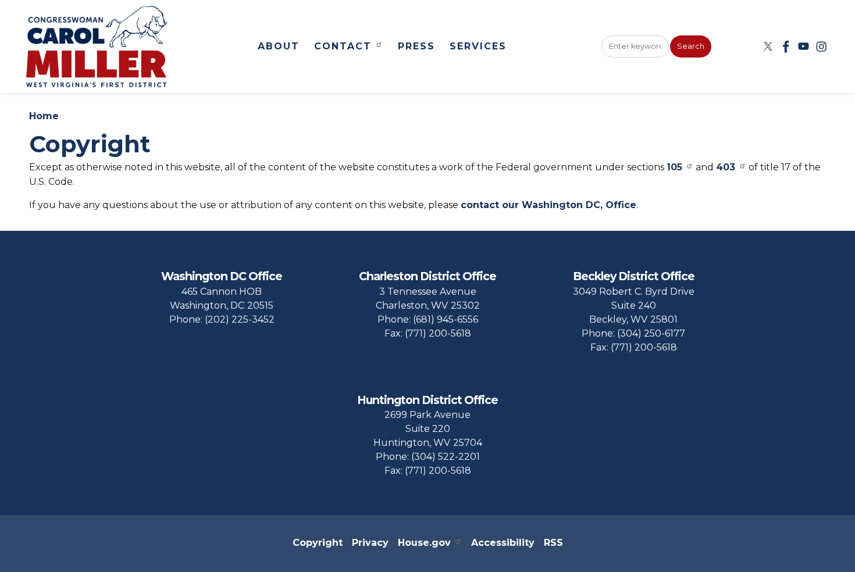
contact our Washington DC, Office (548, 204)
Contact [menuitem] (343, 46)
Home (44, 115)
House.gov (424, 542)
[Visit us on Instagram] (823, 46)
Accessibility (503, 542)
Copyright (318, 542)
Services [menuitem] (478, 46)
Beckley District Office (633, 276)
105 (674, 167)
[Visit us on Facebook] (787, 46)
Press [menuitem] (416, 46)
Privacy (370, 542)
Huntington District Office (427, 400)
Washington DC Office (221, 276)
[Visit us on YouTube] (805, 46)
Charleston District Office (427, 276)
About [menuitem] (279, 46)
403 (725, 167)
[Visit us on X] (770, 46)
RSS (553, 542)
